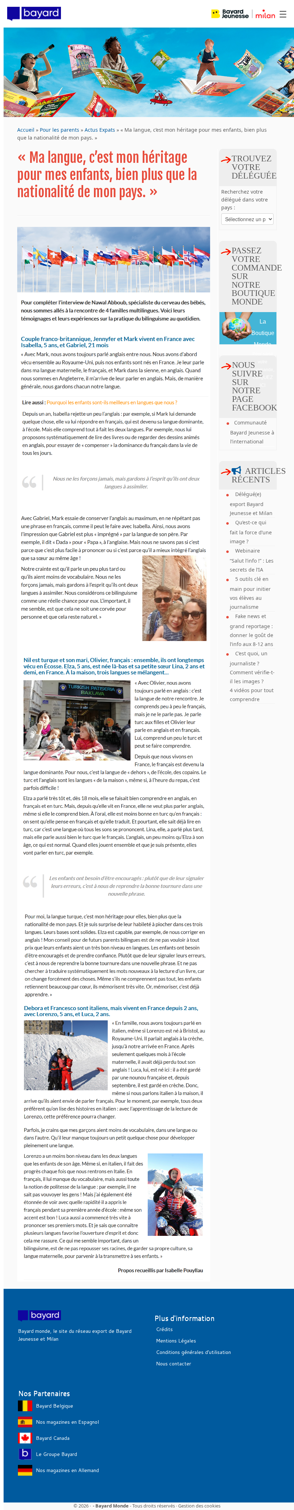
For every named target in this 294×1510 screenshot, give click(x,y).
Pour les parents (59, 129)
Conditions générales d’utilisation (193, 1352)
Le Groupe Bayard (56, 1454)
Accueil (25, 129)
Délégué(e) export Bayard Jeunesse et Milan (251, 503)
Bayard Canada (53, 1438)
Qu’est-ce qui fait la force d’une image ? (251, 532)
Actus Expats (100, 129)
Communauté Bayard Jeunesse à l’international (252, 432)
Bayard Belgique (54, 1405)
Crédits (164, 1329)
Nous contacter (173, 1363)
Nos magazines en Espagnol (67, 1422)
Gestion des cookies (199, 1505)
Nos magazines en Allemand (67, 1470)
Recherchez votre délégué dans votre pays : (244, 199)
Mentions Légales (176, 1340)
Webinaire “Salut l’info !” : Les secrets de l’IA (252, 560)
